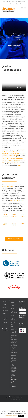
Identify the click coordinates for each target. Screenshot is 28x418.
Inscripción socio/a (5, 319)
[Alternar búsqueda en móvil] (22, 7)
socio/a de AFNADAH (8, 186)
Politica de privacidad (5, 309)
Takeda (19, 165)
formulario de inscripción (17, 200)
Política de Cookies (5, 303)
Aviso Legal (4, 314)
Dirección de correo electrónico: (22, 307)
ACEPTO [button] (21, 415)
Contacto (5, 322)
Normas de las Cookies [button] (11, 415)
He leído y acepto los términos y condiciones (22, 317)
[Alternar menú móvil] (25, 7)
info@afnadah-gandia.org (20, 1)
